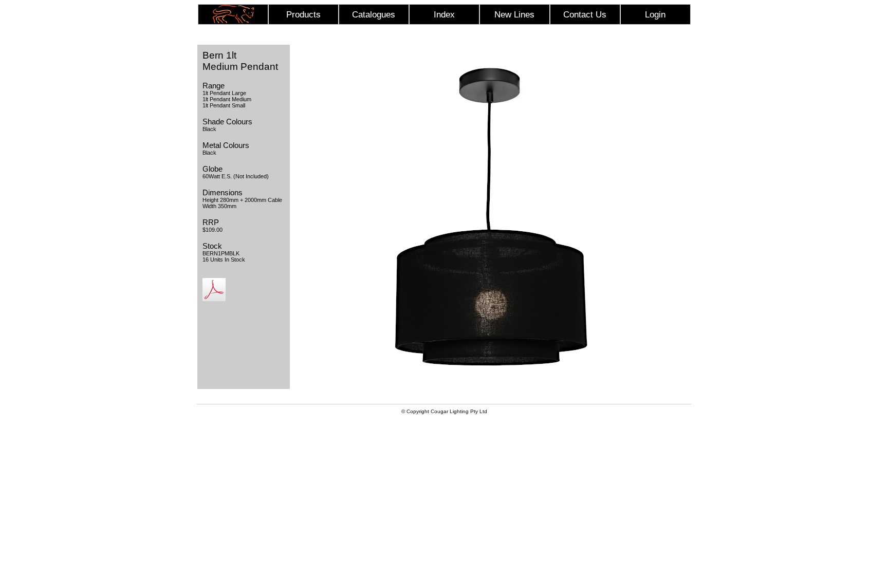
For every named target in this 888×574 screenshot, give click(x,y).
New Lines (514, 14)
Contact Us (584, 14)
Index (444, 14)
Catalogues (373, 14)
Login (655, 14)
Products (303, 14)
